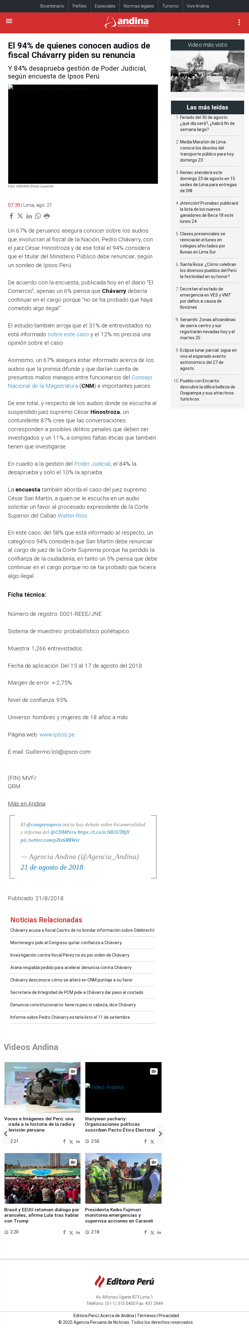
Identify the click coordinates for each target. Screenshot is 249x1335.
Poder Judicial (92, 463)
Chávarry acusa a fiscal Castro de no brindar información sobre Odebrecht (82, 930)
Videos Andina (31, 1047)
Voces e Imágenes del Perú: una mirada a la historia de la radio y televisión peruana (39, 1124)
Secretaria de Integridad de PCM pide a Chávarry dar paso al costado (76, 992)
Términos (146, 1315)
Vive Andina (198, 6)
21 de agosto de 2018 (52, 867)
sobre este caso (68, 334)
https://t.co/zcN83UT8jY (103, 832)
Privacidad (169, 1315)
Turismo (170, 6)
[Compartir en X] (72, 1141)
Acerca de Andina (117, 1315)
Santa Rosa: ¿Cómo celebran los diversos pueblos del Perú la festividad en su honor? (208, 270)
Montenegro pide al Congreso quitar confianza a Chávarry (66, 942)
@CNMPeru (63, 832)
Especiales (105, 6)
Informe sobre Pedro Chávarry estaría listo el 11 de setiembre (70, 1017)
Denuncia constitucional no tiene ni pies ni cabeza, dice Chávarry (73, 1004)
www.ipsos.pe (57, 734)
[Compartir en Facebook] (65, 1141)
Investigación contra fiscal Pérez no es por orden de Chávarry (69, 955)
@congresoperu (43, 824)
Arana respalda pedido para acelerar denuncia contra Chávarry (70, 967)
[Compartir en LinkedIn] (78, 1141)
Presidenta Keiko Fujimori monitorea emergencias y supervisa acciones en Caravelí (119, 1215)
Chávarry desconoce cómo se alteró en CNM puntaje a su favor (71, 980)
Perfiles (80, 6)
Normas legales (139, 6)
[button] (5, 1134)
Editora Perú (85, 1315)
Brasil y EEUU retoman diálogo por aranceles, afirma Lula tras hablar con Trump (41, 1215)
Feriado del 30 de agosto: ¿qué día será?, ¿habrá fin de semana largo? (207, 123)
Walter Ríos (72, 515)
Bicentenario (52, 6)
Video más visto (208, 45)
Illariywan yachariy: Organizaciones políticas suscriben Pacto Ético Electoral (120, 1124)
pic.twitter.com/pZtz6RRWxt (50, 840)
